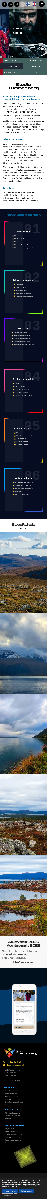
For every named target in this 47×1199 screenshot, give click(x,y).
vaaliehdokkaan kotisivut (14, 954)
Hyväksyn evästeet (10, 1191)
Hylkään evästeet (26, 1191)
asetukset (13, 1187)
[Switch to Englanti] (34, 4)
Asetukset (7, 1195)
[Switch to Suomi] (28, 4)
